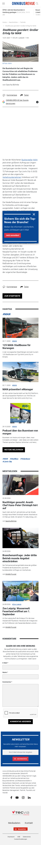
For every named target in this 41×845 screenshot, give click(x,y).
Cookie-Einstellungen (20, 839)
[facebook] (11, 797)
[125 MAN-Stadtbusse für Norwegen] (20, 328)
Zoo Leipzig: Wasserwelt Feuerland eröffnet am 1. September (16, 611)
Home (5, 22)
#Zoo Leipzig (16, 604)
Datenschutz (27, 837)
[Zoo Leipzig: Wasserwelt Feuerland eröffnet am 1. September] (20, 591)
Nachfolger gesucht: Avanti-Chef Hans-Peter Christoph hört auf (20, 505)
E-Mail (5, 663)
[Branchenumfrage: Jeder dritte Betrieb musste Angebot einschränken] (20, 538)
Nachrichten (13, 22)
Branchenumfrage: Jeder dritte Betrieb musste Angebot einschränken (20, 558)
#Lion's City (7, 461)
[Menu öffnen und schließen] (4, 3)
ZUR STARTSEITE (12, 296)
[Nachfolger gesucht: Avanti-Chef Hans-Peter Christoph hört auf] (20, 485)
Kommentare (12, 95)
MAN (35, 160)
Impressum (11, 837)
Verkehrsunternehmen (12, 177)
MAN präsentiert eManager (18, 389)
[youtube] (17, 797)
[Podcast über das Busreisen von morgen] (20, 413)
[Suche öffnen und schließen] (36, 3)
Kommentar (7, 682)
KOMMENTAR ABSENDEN (20, 721)
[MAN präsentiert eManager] (20, 372)
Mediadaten (14, 823)
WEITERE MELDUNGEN (13, 450)
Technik (23, 22)
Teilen (26, 95)
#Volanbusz (25, 459)
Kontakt (29, 823)
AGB (18, 837)
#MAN (6, 314)
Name (5, 672)
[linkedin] (29, 797)
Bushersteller (27, 160)
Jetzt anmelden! (12, 235)
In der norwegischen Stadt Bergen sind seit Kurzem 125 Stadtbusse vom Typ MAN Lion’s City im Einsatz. (20, 354)
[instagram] (23, 797)
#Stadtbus (14, 459)
